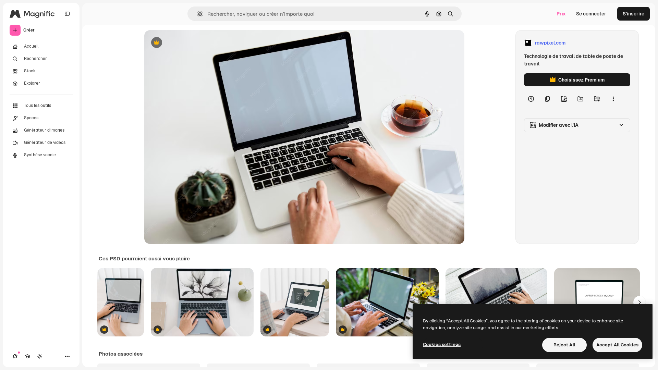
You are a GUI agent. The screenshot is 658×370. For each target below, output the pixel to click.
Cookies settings (442, 344)
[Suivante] (639, 302)
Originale (189, 43)
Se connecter (591, 14)
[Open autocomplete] (197, 13)
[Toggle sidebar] (67, 13)
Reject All (564, 345)
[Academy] (27, 356)
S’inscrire (633, 14)
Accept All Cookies (617, 345)
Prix (561, 14)
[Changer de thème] (39, 356)
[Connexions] (15, 356)
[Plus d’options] (613, 99)
